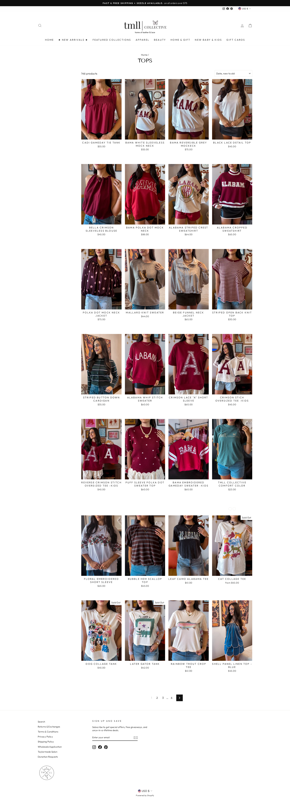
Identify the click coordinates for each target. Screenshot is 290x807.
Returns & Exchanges (49, 726)
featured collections (112, 39)
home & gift (180, 39)
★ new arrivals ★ (73, 39)
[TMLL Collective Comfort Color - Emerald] (230, 508)
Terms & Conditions (48, 731)
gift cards (235, 39)
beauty (160, 39)
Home (144, 54)
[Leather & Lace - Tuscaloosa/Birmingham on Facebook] (100, 747)
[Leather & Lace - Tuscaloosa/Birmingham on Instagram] (94, 747)
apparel (142, 39)
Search (41, 721)
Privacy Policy (45, 736)
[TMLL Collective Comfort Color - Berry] (234, 508)
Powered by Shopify (145, 795)
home (49, 39)
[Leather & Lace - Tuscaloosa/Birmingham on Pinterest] (106, 747)
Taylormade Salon (47, 751)
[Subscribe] (136, 737)
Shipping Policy (46, 741)
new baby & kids (208, 39)
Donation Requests (48, 756)
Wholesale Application (50, 746)
